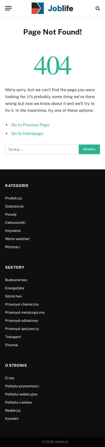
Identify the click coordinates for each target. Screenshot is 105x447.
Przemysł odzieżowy (21, 320)
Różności (12, 247)
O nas (9, 378)
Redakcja (13, 410)
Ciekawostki (15, 222)
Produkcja (13, 198)
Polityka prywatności (22, 386)
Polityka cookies (18, 402)
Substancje (14, 206)
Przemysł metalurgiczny (25, 312)
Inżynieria (13, 231)
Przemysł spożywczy (22, 329)
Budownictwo (16, 280)
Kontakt (11, 419)
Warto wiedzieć (17, 239)
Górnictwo (13, 296)
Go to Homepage (27, 133)
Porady (11, 214)
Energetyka (14, 288)
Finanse (11, 345)
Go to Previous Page (30, 124)
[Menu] (8, 8)
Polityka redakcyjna (21, 394)
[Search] (97, 8)
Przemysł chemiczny (22, 304)
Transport (13, 337)
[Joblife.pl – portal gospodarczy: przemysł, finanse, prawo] (52, 8)
